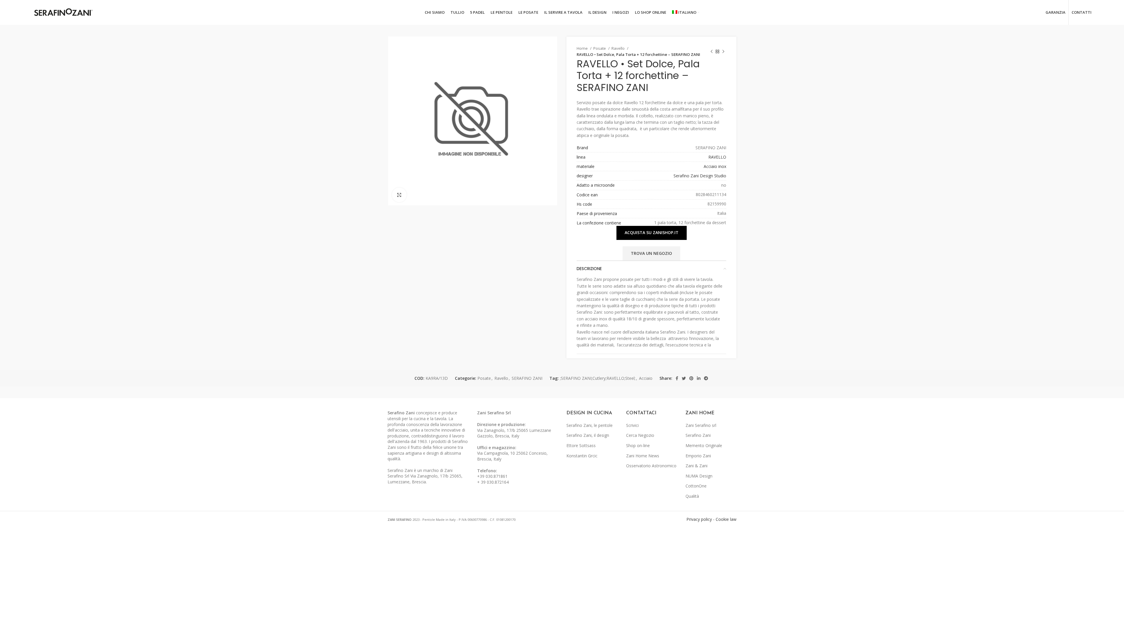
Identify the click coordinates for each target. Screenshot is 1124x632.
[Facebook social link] (677, 378)
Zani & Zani (696, 465)
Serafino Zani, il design (587, 435)
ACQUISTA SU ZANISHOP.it (651, 232)
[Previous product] (712, 51)
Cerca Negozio (640, 435)
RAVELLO (717, 157)
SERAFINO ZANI (527, 378)
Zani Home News (642, 455)
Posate (600, 48)
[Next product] (723, 51)
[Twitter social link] (684, 378)
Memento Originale (704, 445)
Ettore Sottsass (581, 445)
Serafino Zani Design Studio (700, 175)
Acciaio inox (715, 166)
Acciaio (645, 378)
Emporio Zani (698, 455)
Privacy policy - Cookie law (711, 519)
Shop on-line (638, 445)
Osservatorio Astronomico (651, 465)
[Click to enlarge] (399, 195)
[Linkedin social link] (698, 378)
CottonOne (696, 486)
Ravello (618, 48)
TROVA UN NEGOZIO (651, 253)
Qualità (692, 496)
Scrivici (632, 425)
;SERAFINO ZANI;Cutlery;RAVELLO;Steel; (597, 378)
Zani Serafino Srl (494, 412)
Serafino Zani (698, 435)
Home (583, 48)
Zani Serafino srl (701, 425)
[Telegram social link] (706, 378)
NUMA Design (699, 476)
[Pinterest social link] (691, 378)
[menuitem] (686, 12)
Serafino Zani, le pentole (589, 425)
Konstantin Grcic (581, 455)
